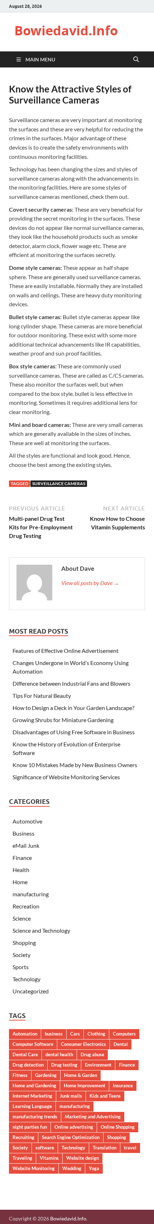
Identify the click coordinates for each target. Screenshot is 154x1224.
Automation (25, 1034)
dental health (59, 1054)
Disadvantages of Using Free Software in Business (74, 732)
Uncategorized (31, 991)
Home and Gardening (34, 1085)
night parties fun (30, 1127)
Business (23, 833)
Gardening (46, 1075)
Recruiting (23, 1137)
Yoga (94, 1168)
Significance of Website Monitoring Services (66, 777)
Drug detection (28, 1065)
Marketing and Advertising (93, 1116)
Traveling (22, 1158)
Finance (22, 857)
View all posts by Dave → (90, 582)
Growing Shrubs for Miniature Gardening (63, 719)
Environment (98, 1065)
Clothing (96, 1034)
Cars (75, 1034)
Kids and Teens (105, 1096)
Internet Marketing (32, 1096)
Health (21, 869)
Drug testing (64, 1065)
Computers (124, 1034)
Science (22, 918)
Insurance (123, 1085)
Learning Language (32, 1106)
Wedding (71, 1168)
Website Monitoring (34, 1168)
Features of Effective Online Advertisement (66, 650)
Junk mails (71, 1096)
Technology (26, 979)
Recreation (26, 906)
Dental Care (25, 1054)
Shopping (24, 942)
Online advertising (73, 1127)
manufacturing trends (35, 1116)
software (44, 1147)
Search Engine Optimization (71, 1137)
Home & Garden (80, 1075)
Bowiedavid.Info (66, 30)
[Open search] (136, 59)
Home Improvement (84, 1085)
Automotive (27, 821)
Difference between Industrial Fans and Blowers (71, 683)
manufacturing (31, 894)
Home (20, 881)
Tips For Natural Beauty (42, 695)
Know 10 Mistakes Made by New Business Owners (75, 764)
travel (130, 1147)
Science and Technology (41, 930)
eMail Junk (26, 845)
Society (21, 954)
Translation (104, 1147)
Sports (21, 966)
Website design (82, 1158)
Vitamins (49, 1158)
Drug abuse (92, 1054)
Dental (121, 1044)
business (54, 1034)
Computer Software (33, 1044)
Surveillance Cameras (58, 483)
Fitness (20, 1075)
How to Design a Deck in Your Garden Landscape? (73, 707)
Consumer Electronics (83, 1044)
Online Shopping (118, 1127)
